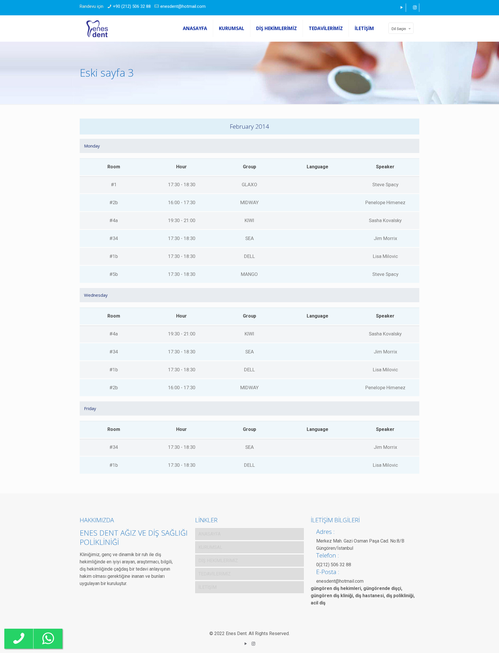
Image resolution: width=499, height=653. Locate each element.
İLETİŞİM (207, 587)
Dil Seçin (399, 29)
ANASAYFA (209, 534)
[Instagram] (415, 7)
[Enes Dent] (97, 28)
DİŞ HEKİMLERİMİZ (218, 560)
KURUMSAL (210, 547)
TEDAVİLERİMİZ (214, 574)
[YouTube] (402, 7)
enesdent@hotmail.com (183, 6)
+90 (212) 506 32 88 (132, 6)
